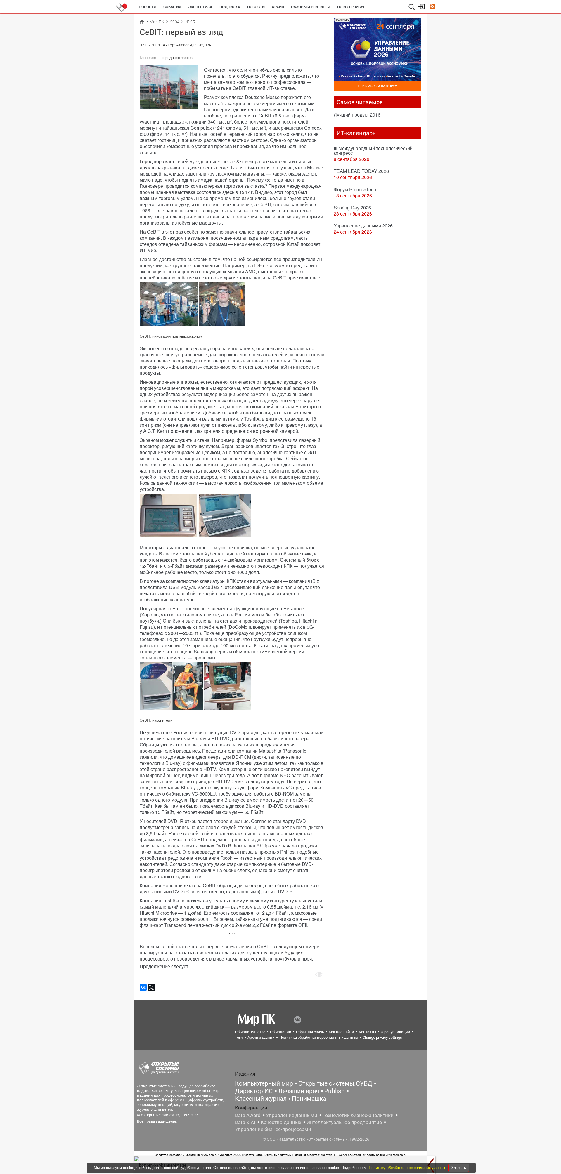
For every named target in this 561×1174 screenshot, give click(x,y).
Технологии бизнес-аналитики (358, 1115)
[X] (151, 987)
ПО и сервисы (350, 7)
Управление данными (291, 1115)
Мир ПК (157, 22)
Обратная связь (310, 1032)
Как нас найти (341, 1032)
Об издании (280, 1032)
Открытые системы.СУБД (335, 1083)
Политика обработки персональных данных (318, 1037)
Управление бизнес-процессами (273, 1129)
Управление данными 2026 (363, 225)
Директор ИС (254, 1091)
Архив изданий (261, 1037)
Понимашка (309, 1098)
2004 (174, 22)
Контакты (367, 1032)
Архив (278, 7)
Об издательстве (250, 1032)
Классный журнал (261, 1098)
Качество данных (281, 1122)
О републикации (395, 1032)
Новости (147, 7)
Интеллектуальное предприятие (344, 1122)
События (172, 7)
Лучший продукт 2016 (357, 114)
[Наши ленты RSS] (432, 7)
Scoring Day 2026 (352, 207)
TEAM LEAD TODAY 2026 (361, 171)
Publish (334, 1091)
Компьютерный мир (264, 1083)
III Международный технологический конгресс (373, 150)
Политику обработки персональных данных (407, 1168)
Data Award (248, 1115)
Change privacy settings (382, 1037)
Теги (239, 1037)
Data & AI (245, 1122)
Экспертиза (200, 7)
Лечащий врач (298, 1091)
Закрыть (458, 1168)
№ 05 (190, 22)
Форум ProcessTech (355, 189)
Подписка (229, 7)
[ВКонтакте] (143, 987)
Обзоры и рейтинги (310, 7)
